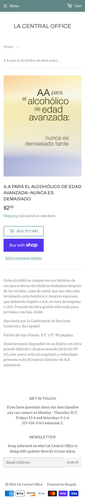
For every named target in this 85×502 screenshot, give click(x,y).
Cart (77, 6)
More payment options (23, 258)
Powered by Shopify (61, 484)
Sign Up (72, 462)
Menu (14, 6)
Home (8, 47)
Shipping (11, 216)
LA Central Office (42, 26)
